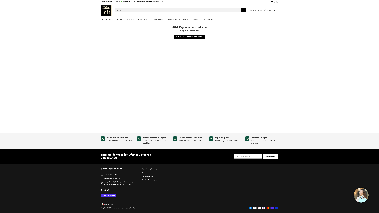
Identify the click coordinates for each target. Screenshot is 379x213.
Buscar (144, 173)
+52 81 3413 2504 (110, 175)
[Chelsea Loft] (106, 10)
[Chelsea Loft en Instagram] (275, 2)
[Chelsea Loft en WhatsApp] (277, 2)
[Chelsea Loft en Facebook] (272, 2)
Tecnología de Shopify (128, 208)
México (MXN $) (108, 204)
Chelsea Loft (116, 208)
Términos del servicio (149, 176)
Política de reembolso (149, 180)
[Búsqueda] (243, 10)
